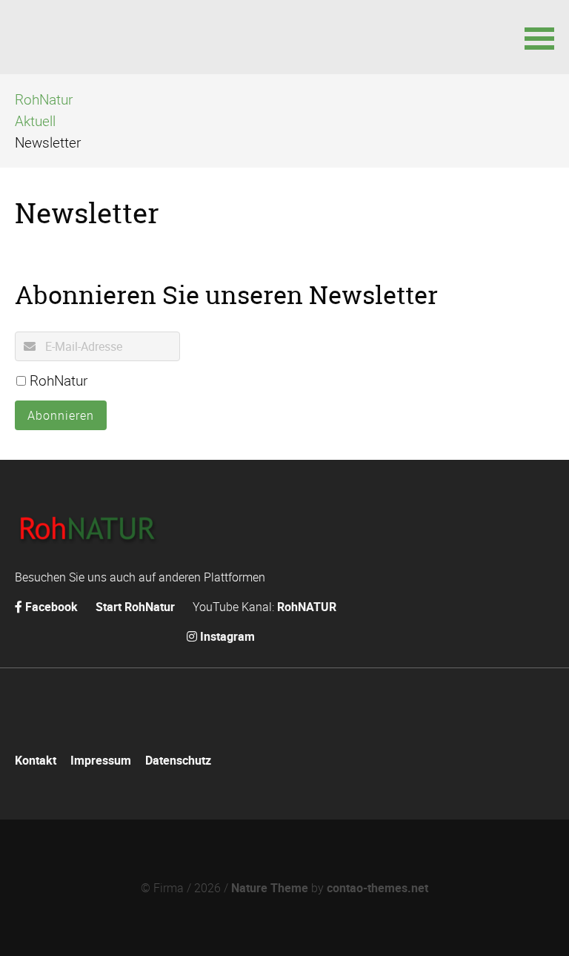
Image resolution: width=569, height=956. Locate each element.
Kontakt (35, 760)
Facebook (51, 607)
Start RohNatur (135, 607)
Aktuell (35, 121)
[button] (539, 37)
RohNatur (44, 99)
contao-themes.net (377, 888)
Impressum (100, 760)
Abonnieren (60, 415)
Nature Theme (269, 888)
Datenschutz (178, 760)
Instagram (227, 636)
